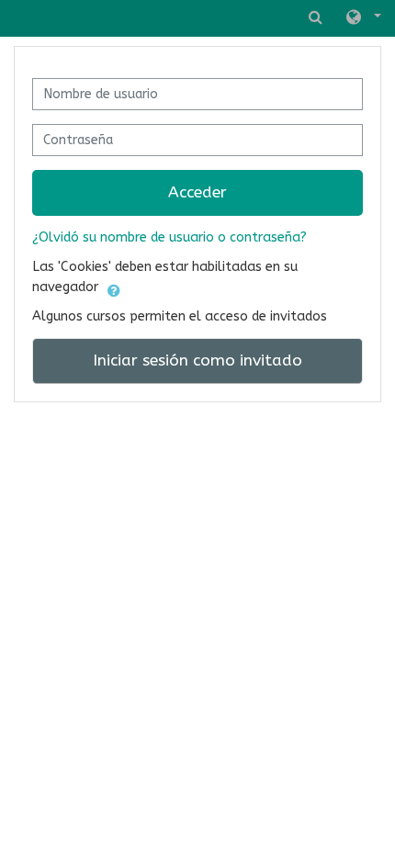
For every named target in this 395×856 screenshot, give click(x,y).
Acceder (197, 192)
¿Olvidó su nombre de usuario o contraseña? (169, 237)
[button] (362, 18)
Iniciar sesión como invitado (197, 360)
